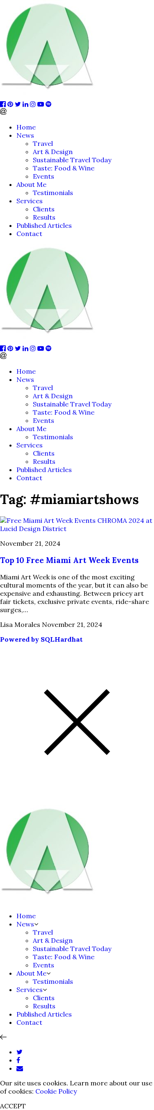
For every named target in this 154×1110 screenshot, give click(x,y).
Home (26, 127)
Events (43, 176)
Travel (43, 143)
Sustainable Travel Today (72, 160)
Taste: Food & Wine (63, 168)
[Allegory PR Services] (49, 96)
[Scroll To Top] (3, 1037)
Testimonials (53, 192)
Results (44, 217)
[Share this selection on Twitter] (19, 1052)
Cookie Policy (56, 1091)
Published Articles (44, 225)
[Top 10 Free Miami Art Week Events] (77, 528)
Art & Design (53, 152)
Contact (29, 233)
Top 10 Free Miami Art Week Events (69, 560)
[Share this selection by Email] (19, 1068)
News (25, 135)
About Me (31, 184)
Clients (44, 209)
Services (29, 201)
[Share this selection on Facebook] (18, 1060)
